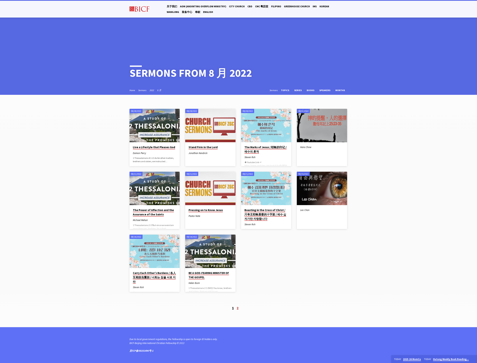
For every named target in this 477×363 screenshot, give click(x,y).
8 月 (159, 90)
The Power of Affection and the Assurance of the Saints (153, 212)
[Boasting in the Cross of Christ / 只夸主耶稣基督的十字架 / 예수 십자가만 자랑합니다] (266, 188)
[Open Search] (346, 9)
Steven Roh (249, 157)
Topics (285, 90)
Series (298, 90)
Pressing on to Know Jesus (206, 210)
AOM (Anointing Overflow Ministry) (203, 6)
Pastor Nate (194, 215)
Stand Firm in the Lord (203, 147)
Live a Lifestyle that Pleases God (154, 147)
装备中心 (187, 12)
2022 (152, 90)
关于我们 (172, 6)
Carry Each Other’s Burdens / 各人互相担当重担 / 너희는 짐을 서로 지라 (154, 277)
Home (132, 90)
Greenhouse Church (297, 6)
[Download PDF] (149, 153)
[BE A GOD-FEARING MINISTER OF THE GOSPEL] (210, 251)
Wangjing (173, 12)
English (208, 12)
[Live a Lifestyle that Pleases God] (154, 125)
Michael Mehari (140, 220)
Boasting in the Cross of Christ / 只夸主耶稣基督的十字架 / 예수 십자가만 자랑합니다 (265, 214)
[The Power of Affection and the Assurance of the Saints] (154, 188)
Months (340, 90)
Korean (324, 6)
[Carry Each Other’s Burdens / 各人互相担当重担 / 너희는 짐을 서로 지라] (154, 251)
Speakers (325, 90)
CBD (249, 6)
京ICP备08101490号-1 (141, 350)
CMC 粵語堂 (261, 6)
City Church (237, 6)
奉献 (197, 12)
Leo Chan (304, 209)
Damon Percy (139, 153)
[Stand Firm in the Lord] (210, 125)
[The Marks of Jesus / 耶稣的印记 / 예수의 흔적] (266, 125)
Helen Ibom (194, 282)
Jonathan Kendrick (198, 153)
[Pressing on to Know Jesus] (210, 188)
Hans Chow (305, 147)
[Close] (473, 359)
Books (311, 90)
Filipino (276, 6)
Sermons (142, 90)
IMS (315, 6)
